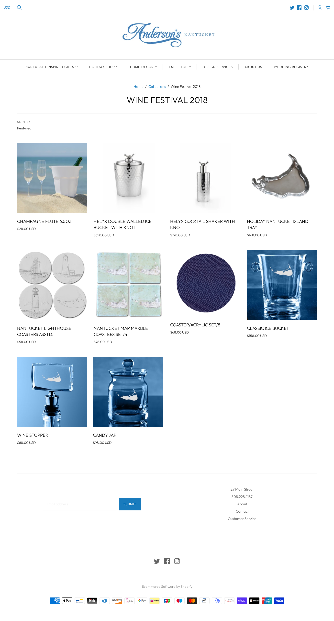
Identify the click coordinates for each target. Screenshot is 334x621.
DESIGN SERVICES (218, 67)
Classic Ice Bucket (268, 328)
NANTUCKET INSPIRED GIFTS (49, 67)
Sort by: (24, 122)
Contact (242, 511)
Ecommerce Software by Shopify (167, 586)
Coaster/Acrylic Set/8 (195, 325)
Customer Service (242, 518)
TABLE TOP (178, 67)
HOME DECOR (142, 67)
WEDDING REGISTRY (291, 67)
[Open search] (19, 7)
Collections (157, 86)
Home (139, 86)
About (242, 504)
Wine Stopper (32, 435)
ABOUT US (253, 67)
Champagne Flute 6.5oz (44, 221)
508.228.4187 (242, 496)
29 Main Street (242, 489)
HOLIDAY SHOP (102, 67)
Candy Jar (104, 435)
